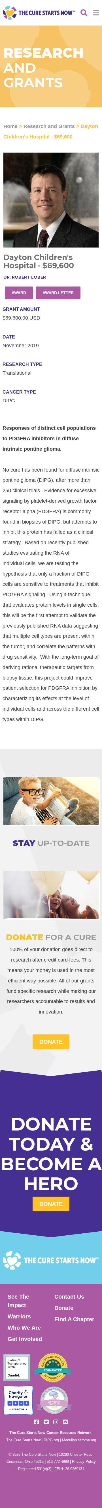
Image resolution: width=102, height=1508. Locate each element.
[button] (96, 12)
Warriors (19, 1316)
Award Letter (58, 292)
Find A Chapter (74, 1319)
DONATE (51, 1042)
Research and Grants (49, 126)
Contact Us (69, 1297)
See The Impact (18, 1301)
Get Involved (25, 1339)
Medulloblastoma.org (79, 1440)
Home (10, 126)
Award (19, 292)
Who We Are (24, 1328)
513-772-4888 (58, 1461)
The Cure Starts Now (23, 1440)
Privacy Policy (84, 1461)
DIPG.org (51, 1440)
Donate (51, 1204)
